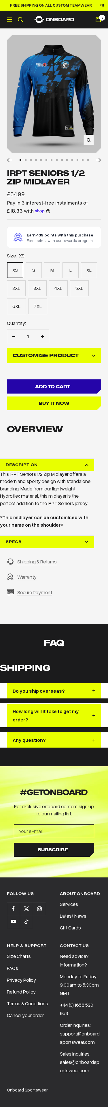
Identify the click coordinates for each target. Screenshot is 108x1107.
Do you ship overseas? (39, 691)
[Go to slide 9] (62, 160)
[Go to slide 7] (51, 160)
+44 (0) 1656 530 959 (76, 1009)
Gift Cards (70, 928)
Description (22, 465)
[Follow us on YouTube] (13, 921)
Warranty (27, 577)
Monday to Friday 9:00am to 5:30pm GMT (79, 984)
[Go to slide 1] (20, 160)
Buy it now (54, 403)
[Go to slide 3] (31, 160)
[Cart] (98, 19)
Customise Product (46, 355)
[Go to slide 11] (72, 160)
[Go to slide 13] (83, 160)
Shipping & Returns (37, 562)
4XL (58, 288)
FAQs (12, 968)
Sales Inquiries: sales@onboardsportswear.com (79, 1062)
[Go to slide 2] (25, 160)
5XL (79, 288)
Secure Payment (34, 592)
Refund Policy (21, 992)
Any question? (29, 740)
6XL (16, 306)
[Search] (20, 19)
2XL (16, 288)
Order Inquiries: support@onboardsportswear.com (80, 1033)
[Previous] (9, 160)
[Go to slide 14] (88, 160)
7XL (38, 306)
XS (15, 270)
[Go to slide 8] (57, 160)
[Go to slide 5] (41, 160)
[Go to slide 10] (67, 160)
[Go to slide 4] (36, 160)
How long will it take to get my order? (46, 715)
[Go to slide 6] (46, 160)
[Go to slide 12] (77, 160)
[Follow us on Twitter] (26, 908)
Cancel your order (25, 1015)
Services (69, 904)
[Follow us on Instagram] (39, 908)
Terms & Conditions (27, 1003)
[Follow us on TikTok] (26, 921)
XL (89, 270)
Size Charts (19, 956)
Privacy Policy (21, 980)
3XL (37, 288)
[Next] (98, 160)
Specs (14, 542)
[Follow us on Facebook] (13, 908)
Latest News (73, 916)
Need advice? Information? (74, 960)
